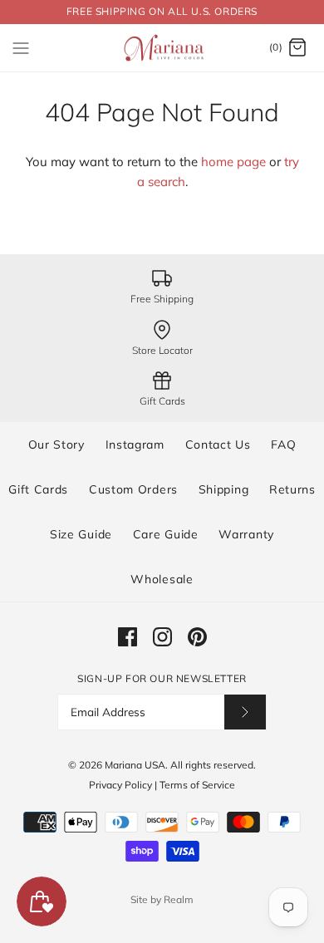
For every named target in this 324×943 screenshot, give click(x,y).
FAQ (283, 444)
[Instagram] (162, 636)
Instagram (135, 444)
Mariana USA (135, 765)
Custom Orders (133, 489)
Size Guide (81, 534)
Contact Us (218, 444)
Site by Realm (162, 899)
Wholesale (161, 579)
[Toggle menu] (21, 47)
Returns (292, 489)
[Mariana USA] (162, 48)
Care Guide (166, 534)
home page (233, 161)
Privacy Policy (120, 784)
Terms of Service (197, 784)
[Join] (245, 712)
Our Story (56, 444)
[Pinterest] (197, 636)
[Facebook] (127, 636)
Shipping (224, 489)
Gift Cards (38, 489)
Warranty (246, 534)
